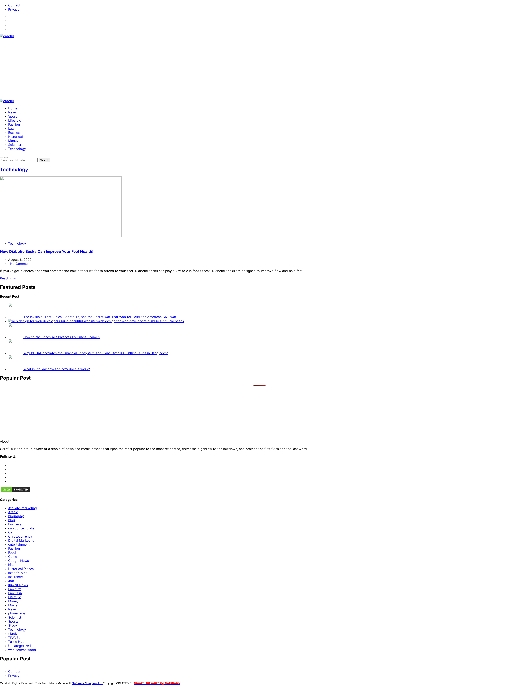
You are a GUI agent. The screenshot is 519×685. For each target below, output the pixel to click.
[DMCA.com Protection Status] (15, 491)
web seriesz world (22, 650)
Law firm (14, 589)
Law (11, 128)
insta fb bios (17, 573)
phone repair (18, 613)
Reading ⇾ (8, 278)
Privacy (13, 9)
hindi (11, 565)
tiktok (12, 634)
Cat (11, 532)
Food (12, 552)
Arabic (13, 512)
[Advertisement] (259, 68)
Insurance (15, 577)
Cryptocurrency (20, 536)
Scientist (14, 145)
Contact (14, 5)
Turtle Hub (16, 642)
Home (12, 108)
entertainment (19, 544)
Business (14, 132)
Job (11, 581)
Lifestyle (14, 120)
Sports (13, 621)
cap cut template (21, 528)
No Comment (20, 264)
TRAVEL (14, 638)
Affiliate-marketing (22, 508)
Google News (18, 561)
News (12, 112)
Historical (15, 137)
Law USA (15, 593)
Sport (12, 116)
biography (16, 516)
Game (12, 557)
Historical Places (21, 569)
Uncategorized (19, 646)
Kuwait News (18, 585)
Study (12, 625)
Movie (12, 605)
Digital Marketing (21, 540)
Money (13, 141)
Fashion (14, 124)
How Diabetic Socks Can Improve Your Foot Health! (46, 251)
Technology (17, 149)
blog (11, 520)
